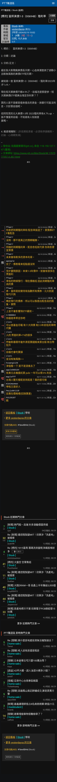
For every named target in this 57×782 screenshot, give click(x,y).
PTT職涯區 (6, 10)
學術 (17, 412)
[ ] (11, 527)
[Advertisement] (28, 193)
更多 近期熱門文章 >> (28, 623)
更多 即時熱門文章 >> (28, 725)
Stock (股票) (17, 10)
